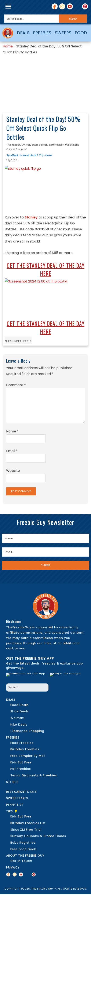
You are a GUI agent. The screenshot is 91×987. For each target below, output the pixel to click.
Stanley (31, 217)
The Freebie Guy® (7, 33)
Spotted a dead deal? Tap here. (29, 155)
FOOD (81, 33)
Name (12, 431)
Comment (16, 384)
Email (12, 450)
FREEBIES (42, 33)
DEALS (23, 33)
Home (8, 46)
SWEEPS (63, 33)
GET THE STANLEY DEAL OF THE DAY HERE (45, 269)
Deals (27, 341)
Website (13, 470)
